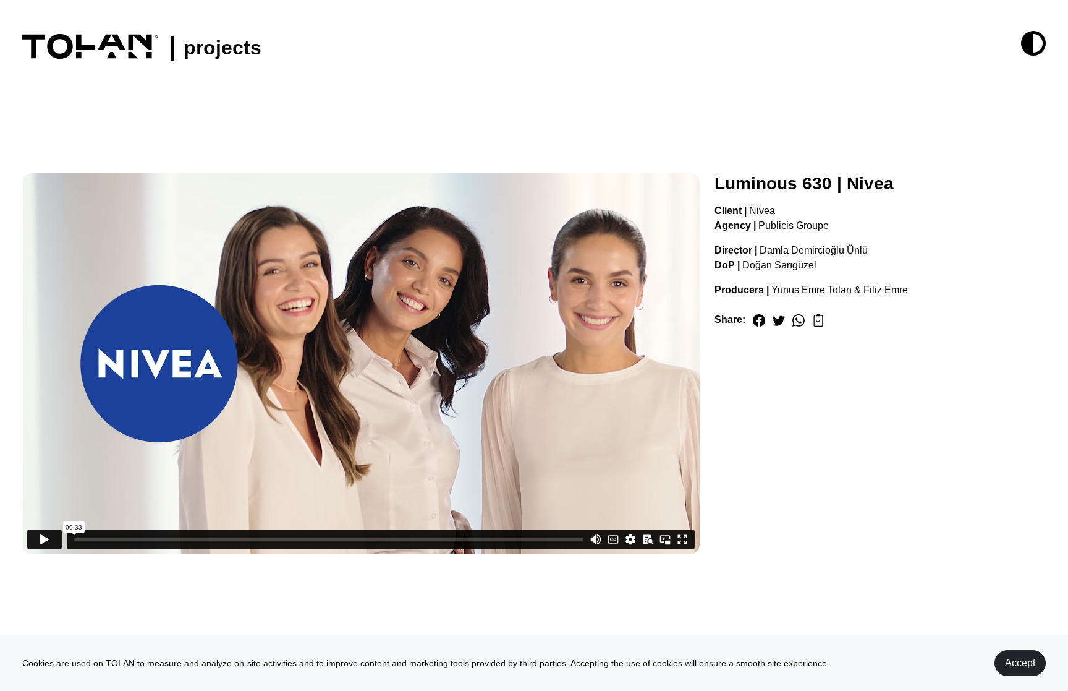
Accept (1020, 663)
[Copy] (818, 319)
